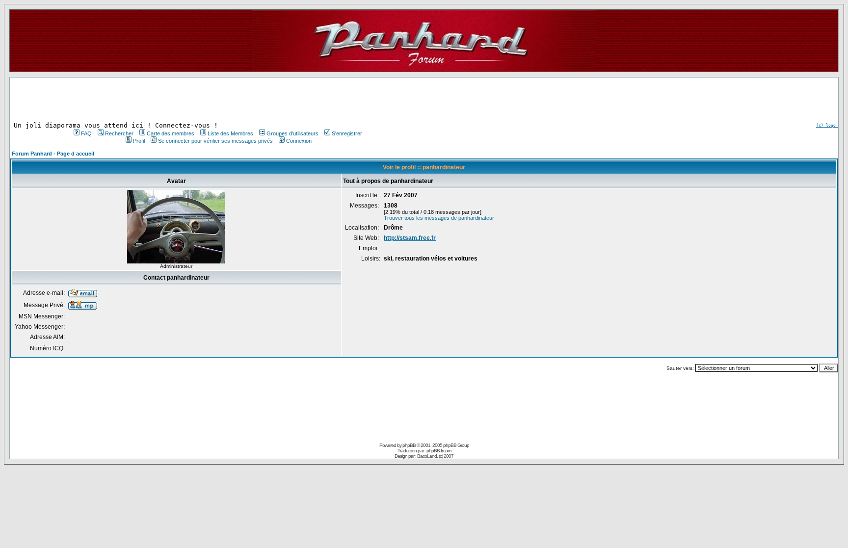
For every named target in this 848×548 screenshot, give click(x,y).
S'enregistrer (347, 133)
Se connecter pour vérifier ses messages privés (215, 141)
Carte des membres (170, 133)
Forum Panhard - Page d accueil (53, 154)
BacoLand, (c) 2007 (435, 456)
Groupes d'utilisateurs (292, 133)
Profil (139, 141)
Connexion (299, 141)
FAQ (86, 133)
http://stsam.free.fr (410, 238)
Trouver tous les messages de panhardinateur (439, 218)
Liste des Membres (230, 133)
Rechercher (119, 133)
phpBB (409, 445)
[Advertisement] (217, 100)
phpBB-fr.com (438, 450)
